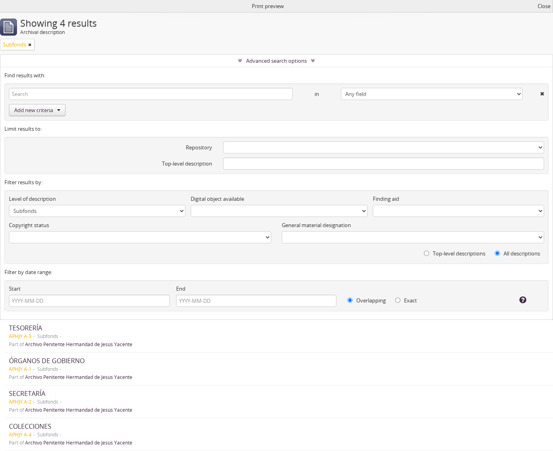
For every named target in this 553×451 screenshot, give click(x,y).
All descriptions (521, 253)
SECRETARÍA (27, 393)
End (180, 288)
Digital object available (217, 198)
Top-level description (187, 163)
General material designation (316, 225)
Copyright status (29, 225)
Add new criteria (33, 110)
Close (544, 6)
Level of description (32, 198)
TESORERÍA (25, 327)
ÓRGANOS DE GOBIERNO (47, 360)
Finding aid (386, 198)
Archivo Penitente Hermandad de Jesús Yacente (78, 344)
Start (15, 288)
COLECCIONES (30, 426)
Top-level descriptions (458, 253)
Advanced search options (276, 60)
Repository (199, 147)
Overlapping (370, 300)
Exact (410, 300)
